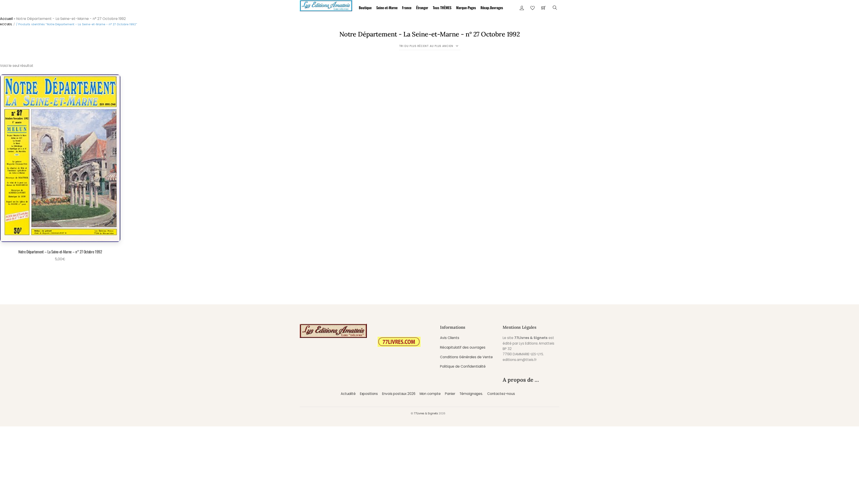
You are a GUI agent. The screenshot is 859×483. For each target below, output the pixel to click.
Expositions (369, 393)
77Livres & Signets (426, 413)
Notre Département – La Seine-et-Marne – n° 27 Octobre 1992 (60, 251)
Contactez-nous (501, 393)
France (406, 7)
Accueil (6, 18)
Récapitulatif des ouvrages (462, 347)
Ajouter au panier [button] (58, 269)
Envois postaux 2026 (398, 393)
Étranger (422, 7)
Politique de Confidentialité (463, 366)
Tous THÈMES (442, 7)
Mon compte (430, 393)
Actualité (348, 393)
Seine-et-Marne (387, 7)
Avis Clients (449, 337)
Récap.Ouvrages (492, 7)
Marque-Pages (466, 7)
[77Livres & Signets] (326, 4)
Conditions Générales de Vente (466, 357)
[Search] (555, 7)
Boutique (365, 7)
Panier (450, 393)
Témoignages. (471, 393)
